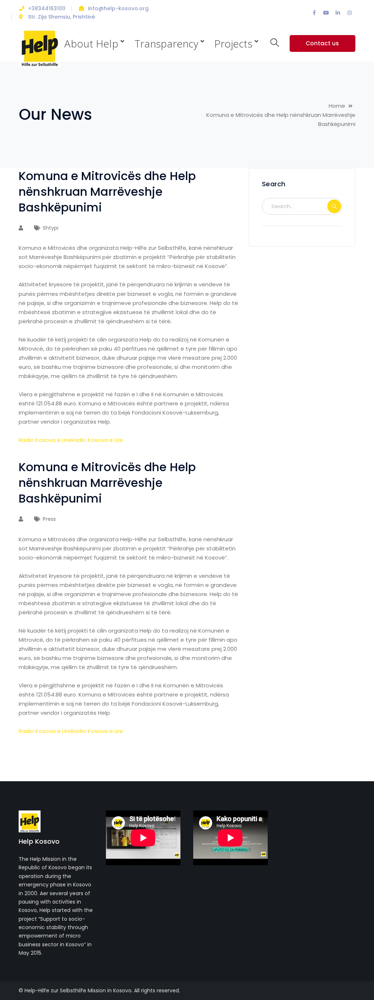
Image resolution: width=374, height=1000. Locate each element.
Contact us (322, 43)
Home (337, 106)
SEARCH (334, 206)
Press (49, 519)
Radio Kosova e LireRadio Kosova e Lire (71, 440)
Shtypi (50, 228)
